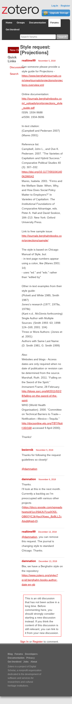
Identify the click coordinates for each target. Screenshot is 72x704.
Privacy (30, 658)
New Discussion (14, 50)
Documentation (37, 22)
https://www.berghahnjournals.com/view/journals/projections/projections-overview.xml (42, 80)
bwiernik (27, 449)
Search (14, 73)
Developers (31, 654)
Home (9, 22)
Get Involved (12, 29)
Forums (54, 22)
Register (65, 5)
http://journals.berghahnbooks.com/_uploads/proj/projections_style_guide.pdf (42, 103)
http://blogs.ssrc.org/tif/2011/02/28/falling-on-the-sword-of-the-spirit (41, 396)
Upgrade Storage (58, 13)
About (34, 661)
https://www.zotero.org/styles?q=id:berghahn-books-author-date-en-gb (40, 580)
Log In (54, 5)
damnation (29, 479)
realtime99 (29, 60)
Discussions (17, 67)
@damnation (29, 468)
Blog (10, 654)
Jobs (26, 661)
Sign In (24, 641)
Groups (21, 22)
